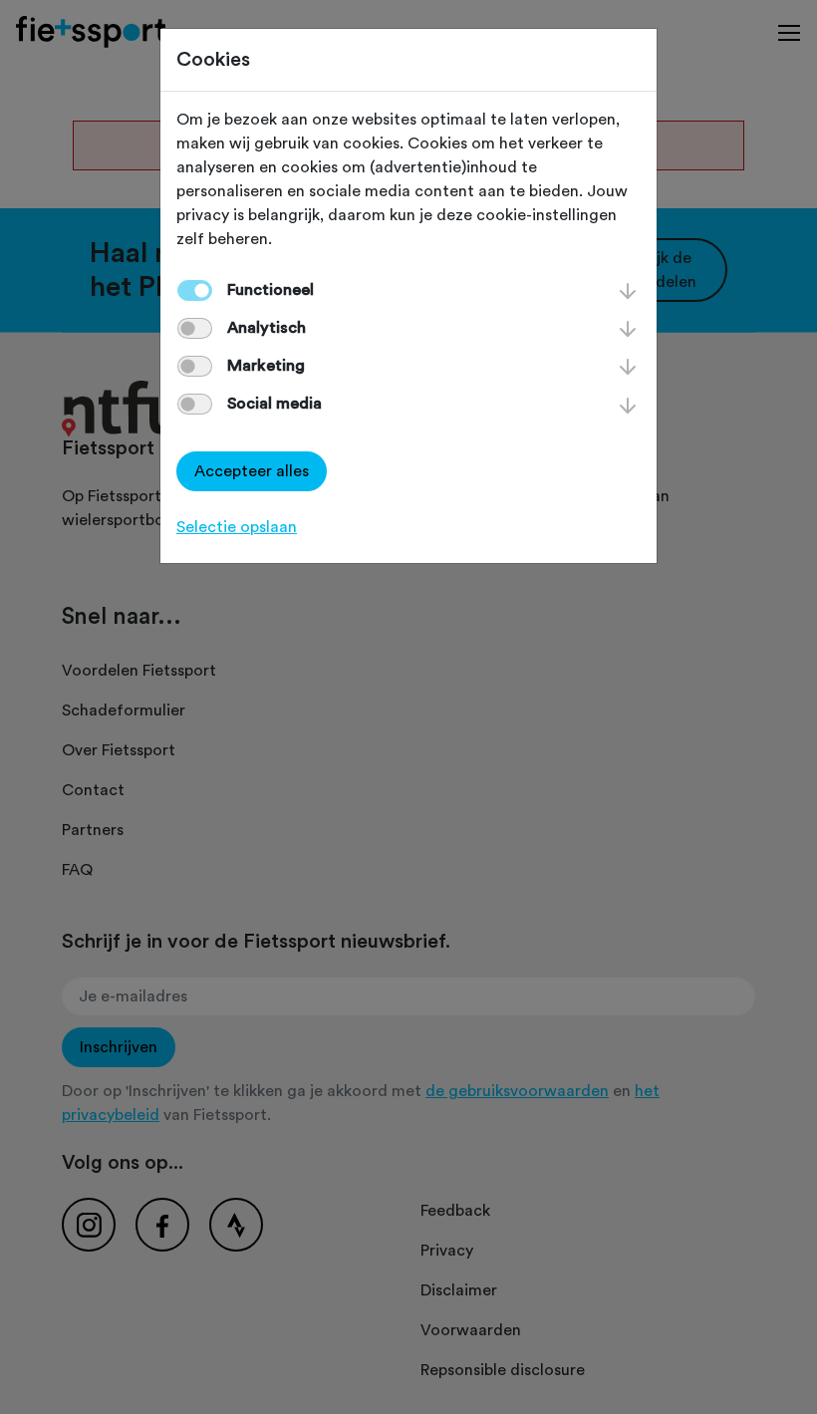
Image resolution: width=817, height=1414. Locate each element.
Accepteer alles (251, 471)
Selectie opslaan (236, 527)
